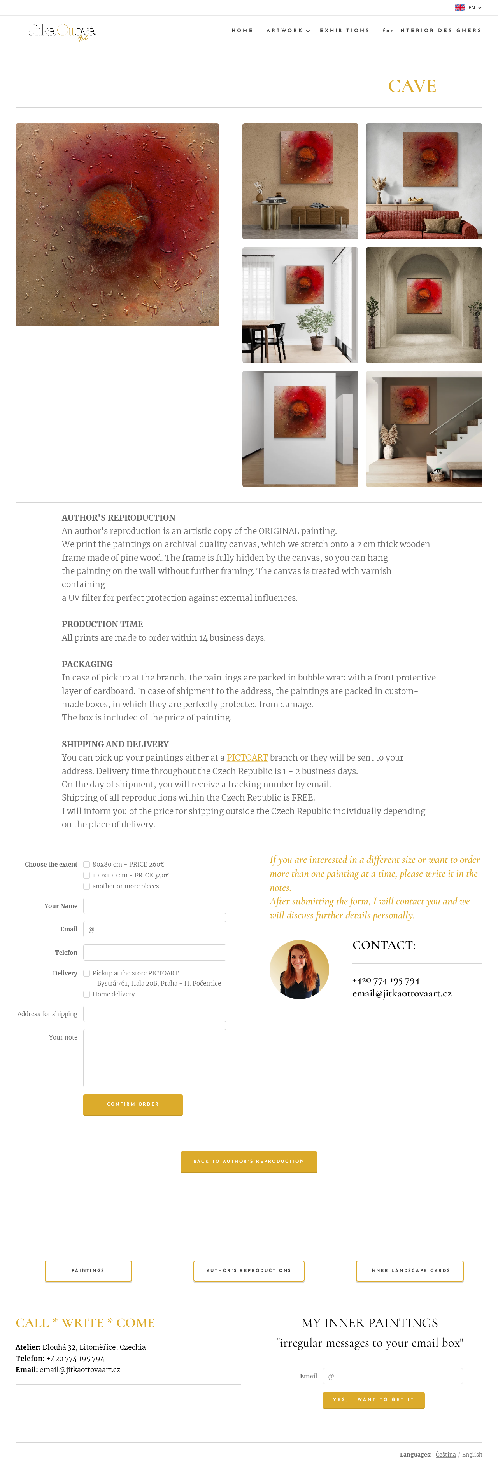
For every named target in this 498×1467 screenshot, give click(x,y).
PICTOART (247, 758)
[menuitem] (245, 31)
